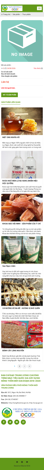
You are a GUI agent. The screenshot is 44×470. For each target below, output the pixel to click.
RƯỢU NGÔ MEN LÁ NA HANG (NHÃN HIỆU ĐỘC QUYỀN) (19, 182)
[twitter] (22, 462)
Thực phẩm (26, 14)
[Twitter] (10, 422)
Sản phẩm (16, 14)
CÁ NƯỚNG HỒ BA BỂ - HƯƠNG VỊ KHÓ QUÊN (21, 308)
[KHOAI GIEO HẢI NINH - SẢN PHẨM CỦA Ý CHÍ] (22, 207)
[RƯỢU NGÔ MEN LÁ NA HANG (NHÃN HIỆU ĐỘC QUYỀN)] (22, 164)
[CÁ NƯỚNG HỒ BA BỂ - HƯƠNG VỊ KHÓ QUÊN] (22, 292)
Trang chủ (6, 14)
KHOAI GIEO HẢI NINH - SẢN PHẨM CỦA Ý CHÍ (21, 224)
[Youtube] (16, 422)
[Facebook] (3, 422)
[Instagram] (23, 422)
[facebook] (17, 462)
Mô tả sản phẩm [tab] (9, 95)
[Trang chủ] (12, 8)
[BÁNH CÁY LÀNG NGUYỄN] (22, 334)
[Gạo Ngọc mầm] (22, 250)
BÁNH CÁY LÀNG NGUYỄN (13, 351)
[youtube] (27, 462)
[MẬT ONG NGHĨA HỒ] (22, 121)
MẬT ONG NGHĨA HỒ (11, 137)
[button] (37, 68)
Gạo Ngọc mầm (8, 266)
